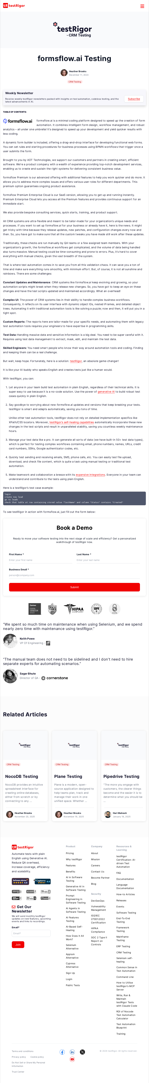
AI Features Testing (72, 919)
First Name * (16, 554)
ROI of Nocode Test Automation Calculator (125, 1015)
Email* (15, 927)
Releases (121, 900)
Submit (74, 587)
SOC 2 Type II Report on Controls (99, 941)
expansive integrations (90, 474)
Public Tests (73, 985)
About (94, 853)
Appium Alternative (72, 956)
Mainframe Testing (122, 938)
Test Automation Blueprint (125, 1026)
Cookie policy (37, 1057)
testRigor (76, 361)
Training (121, 1033)
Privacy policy (19, 1057)
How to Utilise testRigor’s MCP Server (125, 986)
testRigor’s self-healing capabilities (71, 422)
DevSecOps (97, 900)
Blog (93, 883)
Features (71, 865)
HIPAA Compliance (98, 930)
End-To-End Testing (123, 920)
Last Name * (84, 554)
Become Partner (100, 877)
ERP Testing (123, 946)
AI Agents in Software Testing (76, 910)
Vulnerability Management (98, 908)
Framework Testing (122, 929)
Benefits (70, 871)
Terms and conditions (22, 1051)
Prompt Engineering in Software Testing (76, 899)
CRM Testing (75, 81)
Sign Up (70, 973)
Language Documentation (125, 886)
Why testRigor (74, 859)
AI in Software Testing (74, 879)
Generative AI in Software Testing (76, 888)
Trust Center (18, 1071)
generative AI (106, 391)
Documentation (125, 879)
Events (120, 906)
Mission (95, 859)
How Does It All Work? (75, 937)
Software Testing (126, 912)
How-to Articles (125, 894)
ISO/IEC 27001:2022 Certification (98, 919)
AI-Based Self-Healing (74, 928)
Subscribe (134, 98)
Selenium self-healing (124, 960)
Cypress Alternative (72, 965)
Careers (95, 865)
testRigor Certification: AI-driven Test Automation (126, 861)
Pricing (70, 853)
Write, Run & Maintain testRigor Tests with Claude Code (126, 1000)
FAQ (118, 872)
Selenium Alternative (72, 947)
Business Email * (19, 569)
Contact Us (97, 871)
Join (18, 944)
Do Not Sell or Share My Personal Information (28, 1064)
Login (69, 979)
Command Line (125, 976)
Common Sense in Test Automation (126, 969)
